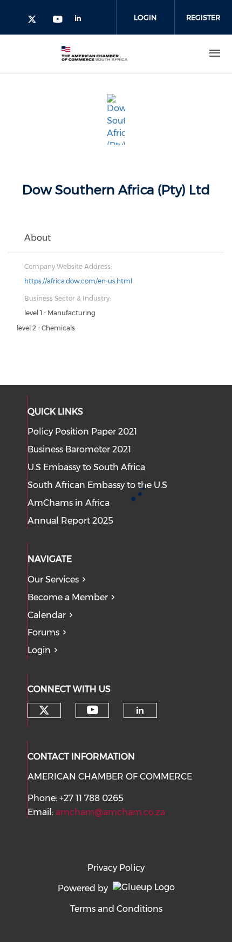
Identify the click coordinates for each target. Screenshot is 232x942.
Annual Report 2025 (70, 521)
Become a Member (68, 597)
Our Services (53, 579)
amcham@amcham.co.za (110, 812)
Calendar (47, 615)
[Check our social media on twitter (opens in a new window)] (36, 20)
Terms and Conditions (116, 909)
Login (145, 17)
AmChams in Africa (69, 503)
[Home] (94, 53)
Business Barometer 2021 (79, 449)
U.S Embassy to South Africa (86, 467)
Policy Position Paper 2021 (82, 431)
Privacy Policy (116, 868)
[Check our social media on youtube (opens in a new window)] (58, 20)
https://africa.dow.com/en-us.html (78, 281)
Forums (43, 632)
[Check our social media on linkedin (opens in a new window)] (81, 20)
